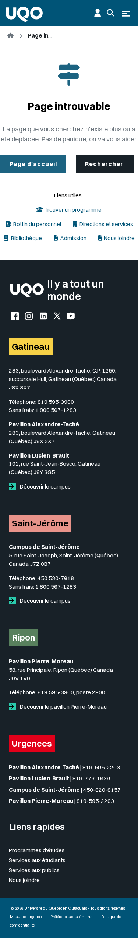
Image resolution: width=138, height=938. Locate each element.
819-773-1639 (91, 778)
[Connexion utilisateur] (97, 13)
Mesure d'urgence (26, 916)
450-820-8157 (102, 789)
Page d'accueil (33, 164)
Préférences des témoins (71, 916)
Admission (72, 238)
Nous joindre (119, 238)
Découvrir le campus (45, 486)
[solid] (14, 486)
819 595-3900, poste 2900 (71, 692)
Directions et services (105, 224)
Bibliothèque (26, 238)
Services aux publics (34, 870)
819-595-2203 (101, 767)
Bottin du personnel (36, 224)
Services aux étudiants (37, 860)
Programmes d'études (37, 850)
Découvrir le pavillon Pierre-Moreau (63, 706)
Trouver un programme (72, 209)
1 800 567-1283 (55, 409)
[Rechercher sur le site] (110, 13)
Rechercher (105, 164)
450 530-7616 (56, 578)
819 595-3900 (56, 401)
